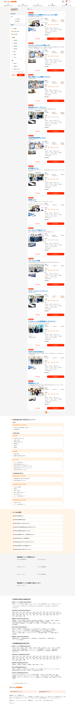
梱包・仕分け (20, 676)
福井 (23, 613)
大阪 (53, 613)
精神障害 (14, 620)
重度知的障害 (26, 621)
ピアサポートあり (26, 631)
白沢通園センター (33, 168)
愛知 (40, 613)
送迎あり (44, 628)
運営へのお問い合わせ (47, 700)
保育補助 (37, 677)
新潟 (13, 613)
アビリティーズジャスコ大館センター (39, 45)
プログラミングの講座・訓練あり (18, 632)
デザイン (32, 677)
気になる (38, 38)
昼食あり (14, 628)
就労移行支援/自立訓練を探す (19, 683)
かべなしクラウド (58, 698)
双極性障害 (14, 621)
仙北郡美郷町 (47, 650)
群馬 (44, 612)
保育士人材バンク (51, 696)
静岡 (37, 613)
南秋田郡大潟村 (40, 650)
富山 (16, 613)
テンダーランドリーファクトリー (38, 291)
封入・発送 (55, 674)
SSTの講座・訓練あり (53, 632)
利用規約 (29, 700)
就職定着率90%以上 (26, 638)
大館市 (26, 603)
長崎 (54, 614)
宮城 (24, 612)
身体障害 (32, 621)
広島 (27, 614)
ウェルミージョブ (12, 696)
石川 (20, 613)
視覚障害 (37, 621)
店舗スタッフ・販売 (57, 677)
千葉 (51, 612)
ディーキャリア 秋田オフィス (37, 230)
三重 (43, 613)
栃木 (41, 612)
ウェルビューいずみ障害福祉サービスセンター (42, 321)
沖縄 (24, 616)
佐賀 (51, 614)
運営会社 (11, 700)
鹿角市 (39, 648)
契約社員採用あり (42, 638)
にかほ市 (14, 649)
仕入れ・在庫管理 (44, 677)
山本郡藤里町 (40, 649)
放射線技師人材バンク (59, 696)
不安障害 (28, 620)
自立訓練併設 (27, 630)
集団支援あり (46, 630)
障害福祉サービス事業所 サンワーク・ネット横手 (43, 15)
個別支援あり (53, 630)
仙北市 (18, 649)
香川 (37, 614)
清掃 (50, 677)
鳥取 (17, 614)
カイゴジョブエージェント (21, 696)
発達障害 (47, 621)
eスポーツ (19, 677)
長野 (30, 613)
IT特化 (41, 630)
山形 (31, 612)
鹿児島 (20, 616)
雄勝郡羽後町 (54, 650)
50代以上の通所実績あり (47, 631)
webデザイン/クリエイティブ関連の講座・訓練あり (37, 632)
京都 (50, 613)
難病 (50, 623)
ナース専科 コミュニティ (43, 696)
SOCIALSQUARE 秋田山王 (36, 352)
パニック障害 (46, 620)
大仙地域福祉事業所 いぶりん (37, 138)
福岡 (47, 614)
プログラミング (26, 677)
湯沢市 (34, 648)
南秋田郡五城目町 (15, 650)
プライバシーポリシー (20, 700)
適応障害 (23, 620)
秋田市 (13, 603)
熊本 (57, 614)
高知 (44, 614)
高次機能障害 (15, 624)
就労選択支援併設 (34, 630)
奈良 (60, 613)
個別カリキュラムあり (16, 631)
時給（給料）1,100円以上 (26, 670)
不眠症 (52, 620)
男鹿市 (30, 648)
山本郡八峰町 (54, 649)
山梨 (26, 613)
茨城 (37, 612)
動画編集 (14, 677)
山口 (31, 614)
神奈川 (58, 612)
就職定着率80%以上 (16, 638)
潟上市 (49, 648)
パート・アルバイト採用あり (18, 639)
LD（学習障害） (44, 623)
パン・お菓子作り (43, 676)
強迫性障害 (40, 620)
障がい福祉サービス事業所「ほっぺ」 (39, 77)
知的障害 (20, 621)
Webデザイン (22, 674)
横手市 (22, 603)
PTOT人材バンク (33, 698)
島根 (21, 614)
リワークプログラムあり (36, 628)
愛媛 (41, 614)
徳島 (34, 614)
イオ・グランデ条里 (34, 260)
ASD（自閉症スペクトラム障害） (33, 623)
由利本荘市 (44, 603)
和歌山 (13, 614)
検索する (21, 75)
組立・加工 (26, 676)
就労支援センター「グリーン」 (37, 107)
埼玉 (47, 612)
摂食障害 (56, 620)
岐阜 (33, 613)
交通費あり (19, 628)
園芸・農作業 (48, 674)
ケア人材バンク (26, 698)
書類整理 (14, 676)
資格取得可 (14, 634)
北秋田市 (58, 648)
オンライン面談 (51, 628)
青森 (17, 612)
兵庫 (57, 613)
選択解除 (13, 75)
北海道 (13, 612)
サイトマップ (37, 700)
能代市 (18, 648)
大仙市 (53, 603)
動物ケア (43, 674)
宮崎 (16, 616)
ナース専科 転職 (35, 696)
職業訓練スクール (33, 383)
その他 (58, 623)
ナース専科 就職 (29, 696)
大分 (13, 616)
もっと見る (55, 38)
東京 (54, 612)
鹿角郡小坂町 (24, 649)
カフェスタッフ (15, 674)
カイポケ (52, 698)
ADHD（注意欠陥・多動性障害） (18, 623)
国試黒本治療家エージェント (45, 698)
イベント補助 (51, 676)
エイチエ (38, 698)
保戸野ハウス (32, 200)
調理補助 (57, 676)
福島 (34, 612)
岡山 (24, 614)
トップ (13, 683)
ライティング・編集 (34, 676)
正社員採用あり (34, 638)
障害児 (54, 623)
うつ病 (18, 620)
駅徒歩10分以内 (26, 628)
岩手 (21, 612)
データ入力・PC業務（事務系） (33, 674)
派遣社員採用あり (51, 638)
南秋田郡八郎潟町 (24, 650)
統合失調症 (34, 620)
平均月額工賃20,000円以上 (38, 670)
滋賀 (47, 613)
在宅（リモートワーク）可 (17, 630)
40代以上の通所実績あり (36, 631)
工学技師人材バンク (19, 698)
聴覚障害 (42, 621)
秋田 (27, 612)
